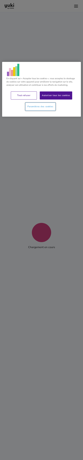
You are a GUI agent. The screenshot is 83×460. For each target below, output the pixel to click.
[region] (41, 89)
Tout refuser (23, 95)
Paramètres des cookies (40, 106)
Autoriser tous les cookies (56, 95)
